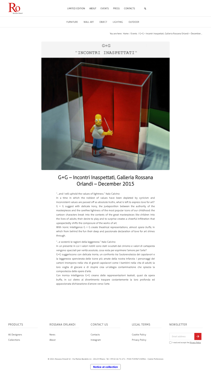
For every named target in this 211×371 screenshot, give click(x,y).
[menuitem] (76, 8)
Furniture (72, 22)
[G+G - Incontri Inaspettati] (105, 106)
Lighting (118, 22)
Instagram (96, 340)
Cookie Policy (139, 334)
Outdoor (134, 22)
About (52, 340)
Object (103, 22)
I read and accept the (186, 342)
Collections (14, 340)
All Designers (15, 334)
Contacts (95, 334)
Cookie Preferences (155, 359)
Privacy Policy (139, 340)
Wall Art (89, 22)
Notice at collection (105, 367)
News (52, 334)
